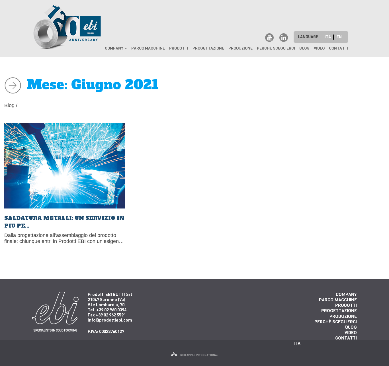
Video (319, 48)
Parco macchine (148, 48)
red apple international (199, 355)
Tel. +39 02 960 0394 (107, 309)
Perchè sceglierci (276, 48)
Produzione (240, 48)
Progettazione (208, 48)
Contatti (338, 48)
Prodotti (178, 48)
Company (114, 48)
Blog (304, 48)
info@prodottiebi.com (110, 319)
